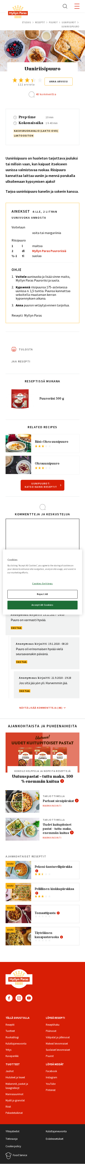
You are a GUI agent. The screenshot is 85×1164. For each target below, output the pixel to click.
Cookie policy (13, 1146)
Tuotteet (10, 1031)
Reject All (42, 594)
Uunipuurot (69, 22)
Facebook (9, 998)
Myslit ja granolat (15, 1100)
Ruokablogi (12, 1037)
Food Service (20, 1155)
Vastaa (16, 627)
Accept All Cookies (42, 604)
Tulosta (26, 349)
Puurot (53, 22)
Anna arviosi (58, 81)
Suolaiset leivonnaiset (58, 1050)
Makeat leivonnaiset (57, 1043)
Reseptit (40, 22)
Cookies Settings (42, 583)
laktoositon (23, 135)
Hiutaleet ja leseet (15, 1077)
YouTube (28, 998)
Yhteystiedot (12, 1131)
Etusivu (26, 22)
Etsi (65, 6)
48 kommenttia (46, 94)
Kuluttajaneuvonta (16, 1043)
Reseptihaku (52, 1024)
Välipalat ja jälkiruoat (58, 1037)
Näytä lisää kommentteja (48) (41, 707)
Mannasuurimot (14, 1094)
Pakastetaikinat (14, 1113)
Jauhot (10, 1071)
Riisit (8, 1106)
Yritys (8, 1050)
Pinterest (50, 1090)
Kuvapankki (12, 1056)
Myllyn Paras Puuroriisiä (49, 251)
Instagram (18, 998)
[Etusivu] (18, 12)
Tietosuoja (12, 1139)
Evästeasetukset (54, 1139)
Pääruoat (51, 1031)
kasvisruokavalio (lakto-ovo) (36, 130)
